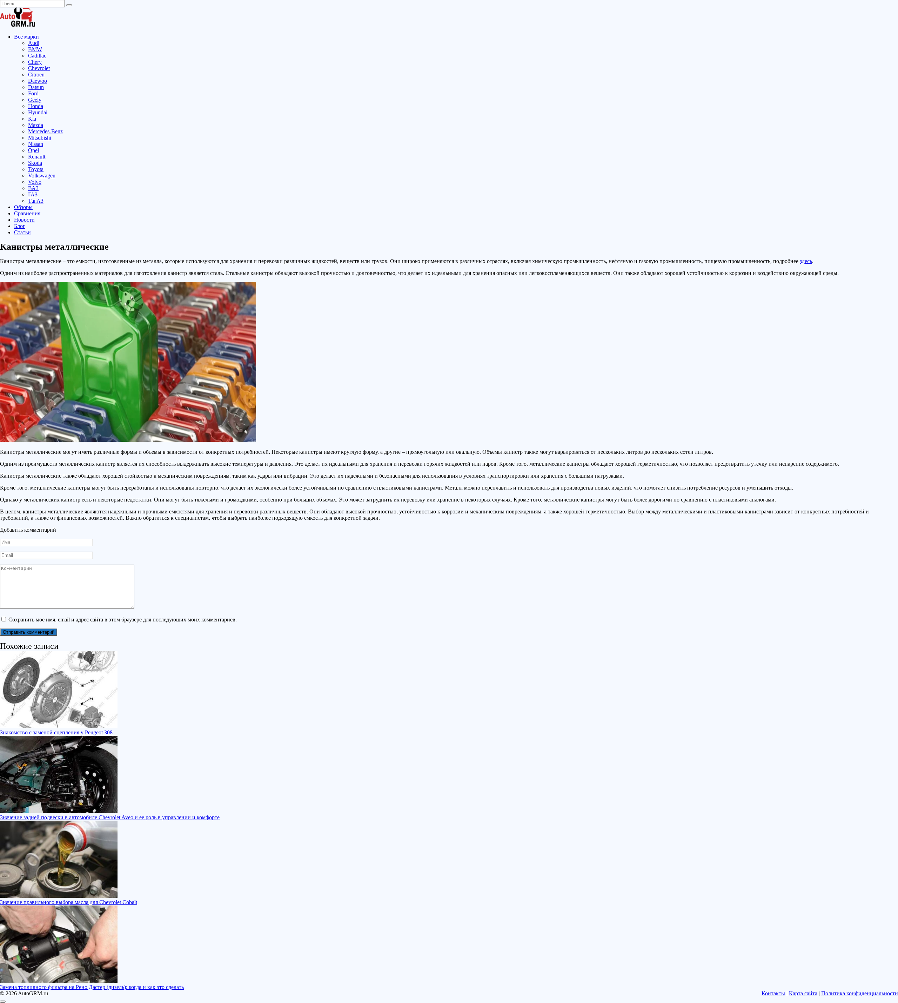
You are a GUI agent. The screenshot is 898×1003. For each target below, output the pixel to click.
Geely (34, 100)
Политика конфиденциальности (859, 993)
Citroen (36, 75)
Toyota (35, 169)
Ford (33, 93)
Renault (36, 157)
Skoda (35, 163)
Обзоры (23, 207)
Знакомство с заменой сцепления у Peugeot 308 (56, 732)
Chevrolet (39, 68)
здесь (806, 261)
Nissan (35, 144)
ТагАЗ (35, 201)
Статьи (22, 232)
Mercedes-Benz (45, 131)
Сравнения (27, 213)
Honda (35, 106)
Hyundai (37, 112)
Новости (24, 220)
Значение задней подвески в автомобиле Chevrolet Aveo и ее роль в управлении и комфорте (110, 817)
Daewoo (37, 81)
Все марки (26, 37)
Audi (33, 43)
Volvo (34, 182)
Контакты (773, 993)
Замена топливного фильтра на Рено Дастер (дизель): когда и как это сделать (92, 987)
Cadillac (37, 56)
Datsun (36, 87)
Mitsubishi (39, 138)
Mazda (35, 125)
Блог (19, 226)
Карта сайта (803, 993)
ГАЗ (33, 194)
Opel (33, 150)
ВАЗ (33, 188)
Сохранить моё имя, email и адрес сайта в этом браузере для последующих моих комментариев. (122, 619)
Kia (32, 119)
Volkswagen (41, 176)
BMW (35, 49)
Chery (35, 62)
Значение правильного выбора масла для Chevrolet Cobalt (68, 902)
